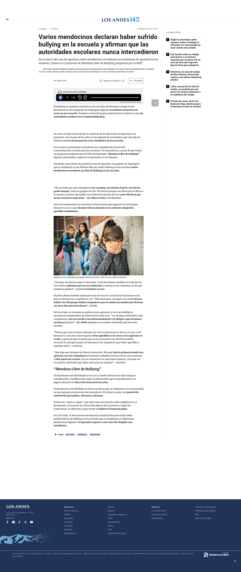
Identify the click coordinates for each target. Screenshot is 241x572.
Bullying (70, 435)
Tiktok (19, 522)
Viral (110, 529)
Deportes (68, 529)
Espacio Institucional (117, 533)
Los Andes (43, 29)
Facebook (7, 522)
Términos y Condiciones (205, 507)
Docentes (82, 435)
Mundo (111, 507)
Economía (68, 518)
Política (67, 514)
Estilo (110, 518)
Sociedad (68, 522)
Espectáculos (70, 533)
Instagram (13, 522)
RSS (197, 514)
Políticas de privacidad (205, 511)
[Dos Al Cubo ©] (216, 556)
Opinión (111, 511)
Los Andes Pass (159, 511)
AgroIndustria (114, 522)
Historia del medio (203, 518)
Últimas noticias (71, 511)
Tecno (110, 526)
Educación (95, 435)
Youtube (31, 522)
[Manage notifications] (235, 561)
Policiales (68, 526)
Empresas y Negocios (117, 514)
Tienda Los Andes (159, 514)
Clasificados (157, 518)
